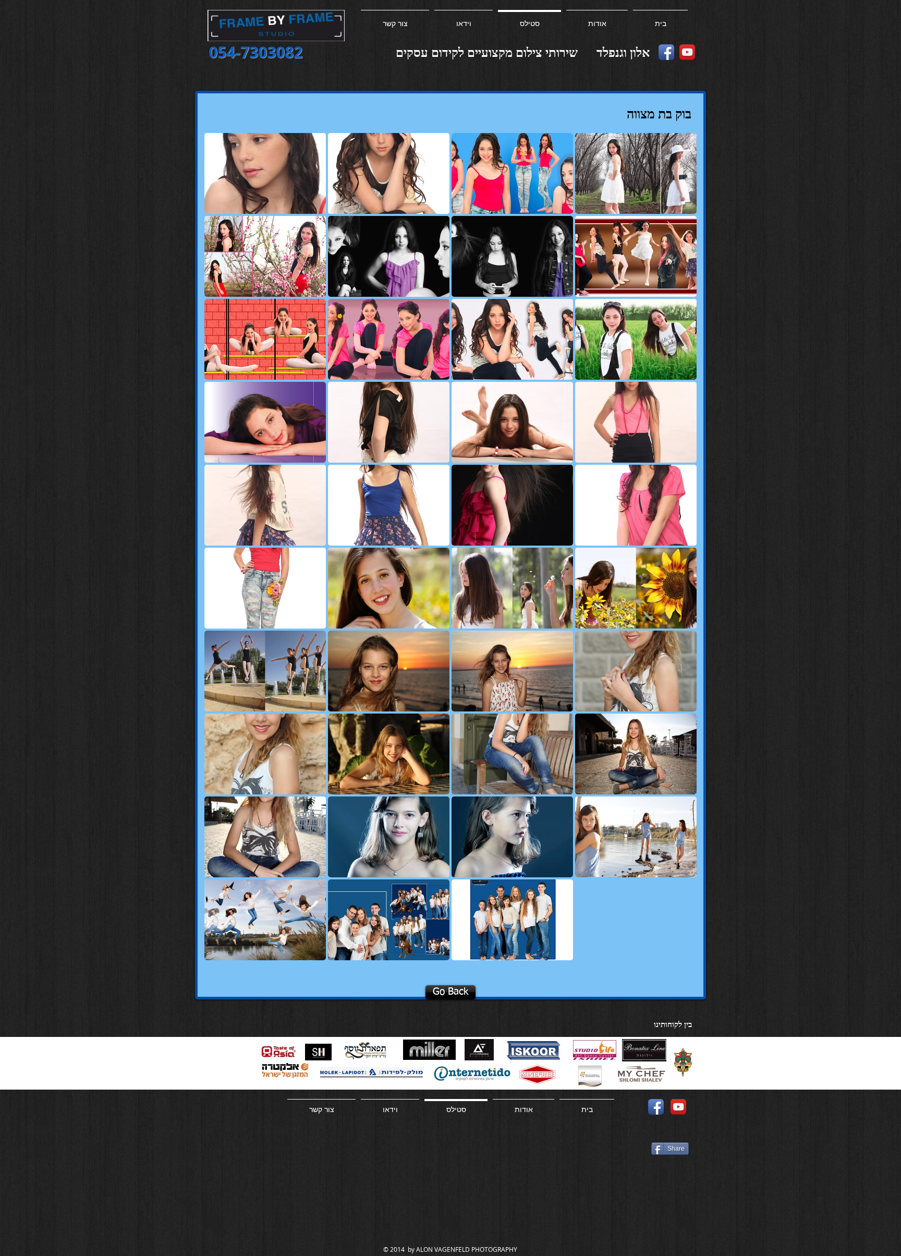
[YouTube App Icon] (687, 52)
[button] (265, 173)
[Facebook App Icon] (666, 52)
